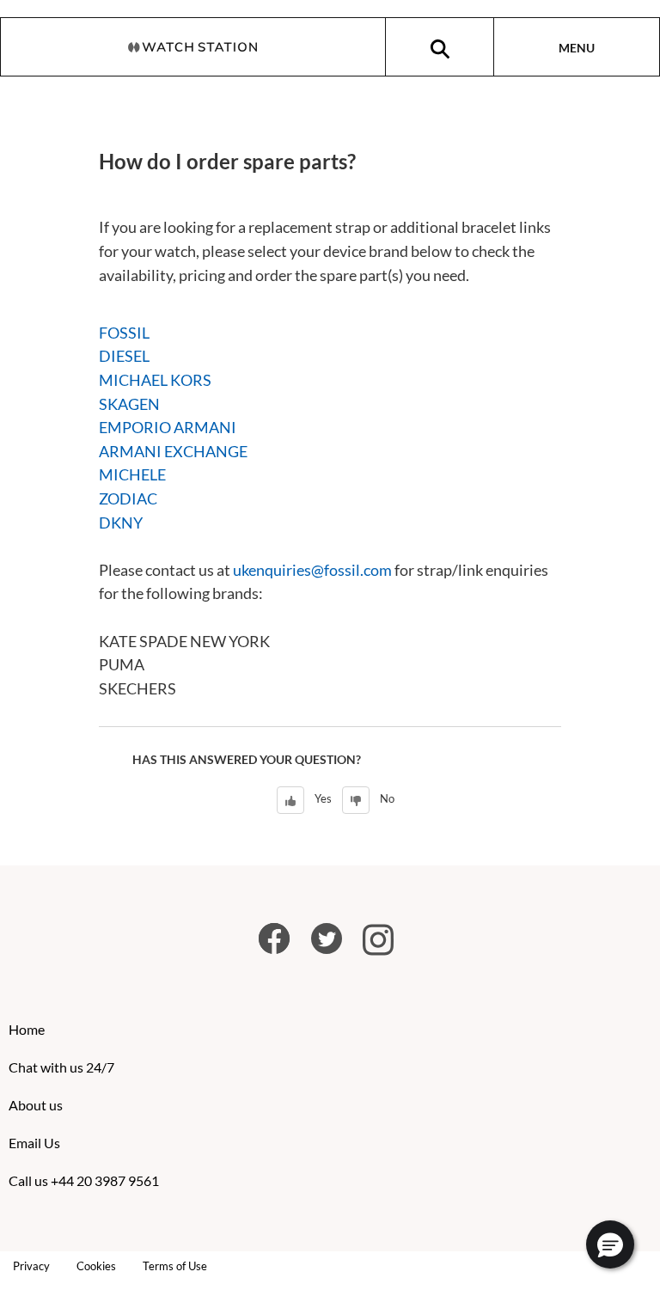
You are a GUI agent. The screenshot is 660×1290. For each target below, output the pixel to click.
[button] (610, 1244)
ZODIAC (128, 498)
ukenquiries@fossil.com (312, 569)
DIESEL (124, 355)
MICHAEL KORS (155, 379)
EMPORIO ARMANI (167, 427)
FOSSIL (124, 332)
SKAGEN (129, 403)
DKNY (121, 522)
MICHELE (132, 474)
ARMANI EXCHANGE (173, 451)
